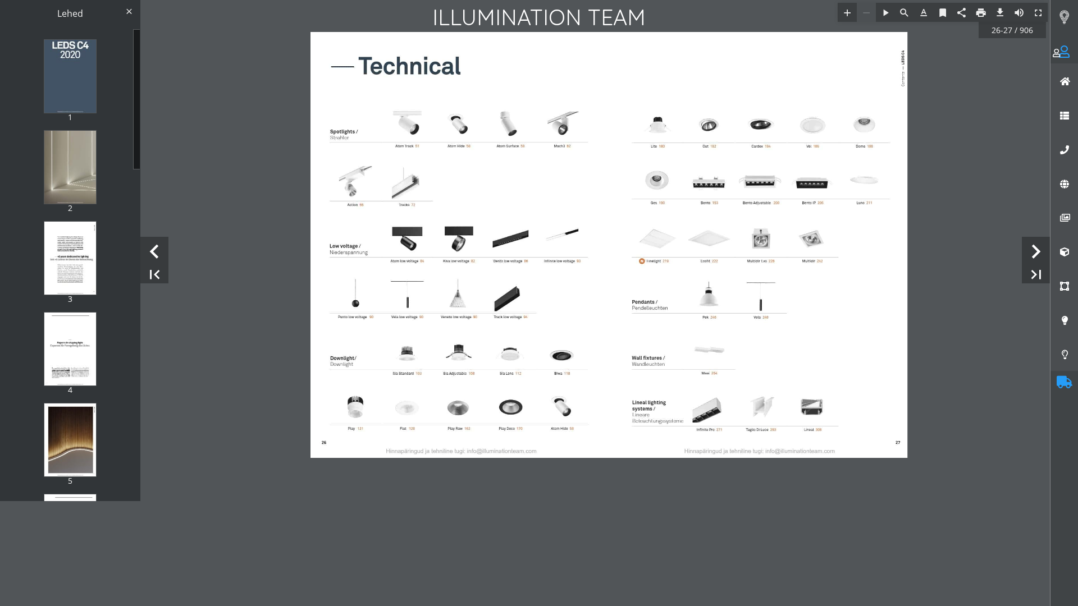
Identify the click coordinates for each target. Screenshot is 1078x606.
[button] (1058, 59)
